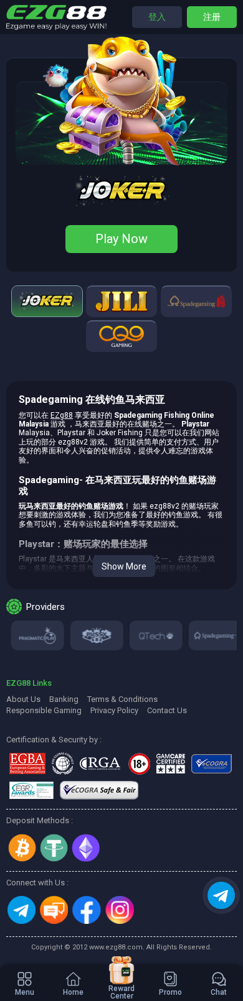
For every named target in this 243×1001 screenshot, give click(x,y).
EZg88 (61, 415)
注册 (212, 17)
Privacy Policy (114, 710)
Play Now (121, 238)
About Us (23, 699)
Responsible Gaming (44, 710)
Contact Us (167, 710)
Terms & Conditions (122, 699)
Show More (124, 566)
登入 (157, 17)
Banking (64, 699)
